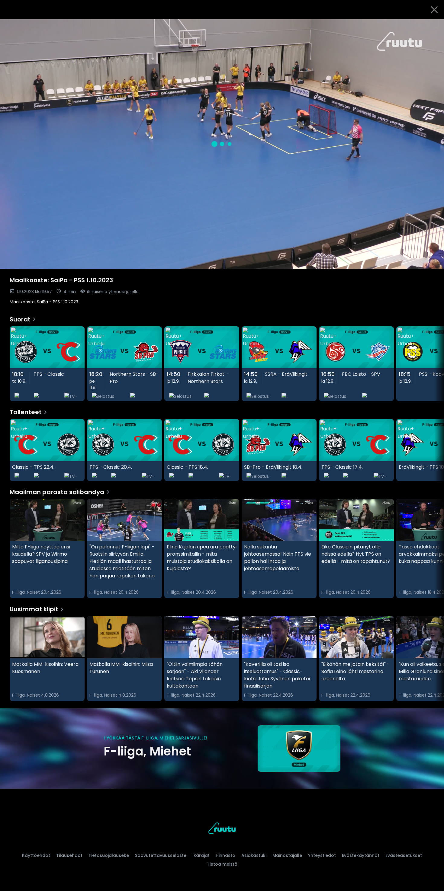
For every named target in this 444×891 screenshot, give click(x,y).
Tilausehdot (69, 855)
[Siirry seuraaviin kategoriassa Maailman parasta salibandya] (434, 549)
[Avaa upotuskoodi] (432, 26)
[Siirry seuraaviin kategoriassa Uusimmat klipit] (434, 658)
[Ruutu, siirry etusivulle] (222, 829)
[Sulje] (434, 10)
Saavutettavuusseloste (160, 855)
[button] (222, 144)
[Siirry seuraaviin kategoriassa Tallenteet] (434, 450)
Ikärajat (201, 855)
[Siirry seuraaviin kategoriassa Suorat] (434, 363)
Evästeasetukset (403, 855)
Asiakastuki (253, 855)
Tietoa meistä (222, 864)
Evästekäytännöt (360, 855)
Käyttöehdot (36, 855)
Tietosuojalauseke (108, 855)
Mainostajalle (287, 855)
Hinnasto (225, 855)
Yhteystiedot (322, 855)
